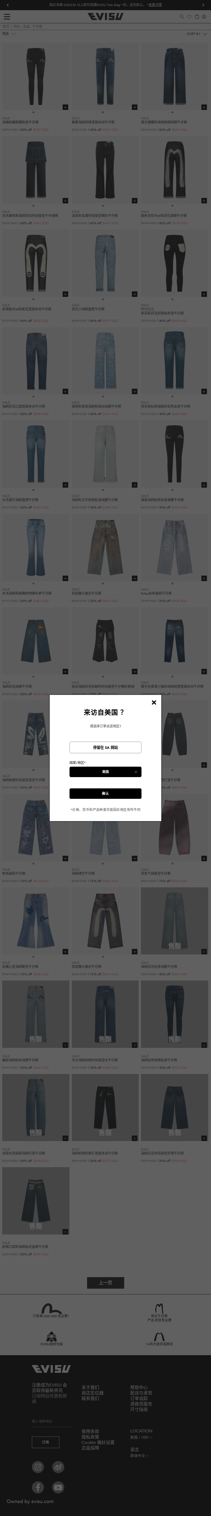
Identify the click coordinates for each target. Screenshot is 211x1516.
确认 (105, 793)
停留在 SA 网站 (105, 747)
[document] (105, 760)
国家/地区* (78, 763)
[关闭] (154, 702)
